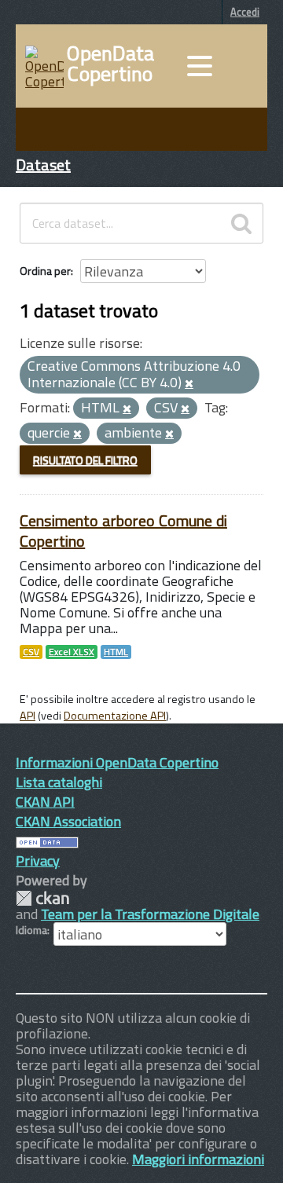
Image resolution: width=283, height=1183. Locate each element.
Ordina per (45, 270)
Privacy (38, 860)
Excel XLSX (71, 652)
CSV (31, 652)
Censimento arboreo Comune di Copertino (123, 530)
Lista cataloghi (59, 782)
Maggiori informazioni (198, 1159)
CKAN (42, 898)
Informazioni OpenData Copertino (117, 762)
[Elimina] (189, 384)
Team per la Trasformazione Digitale (150, 914)
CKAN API (45, 801)
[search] (241, 223)
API (27, 715)
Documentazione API (115, 715)
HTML (116, 652)
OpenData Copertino (110, 63)
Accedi (244, 12)
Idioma (31, 930)
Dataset (43, 164)
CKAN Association (68, 821)
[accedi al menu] (199, 66)
